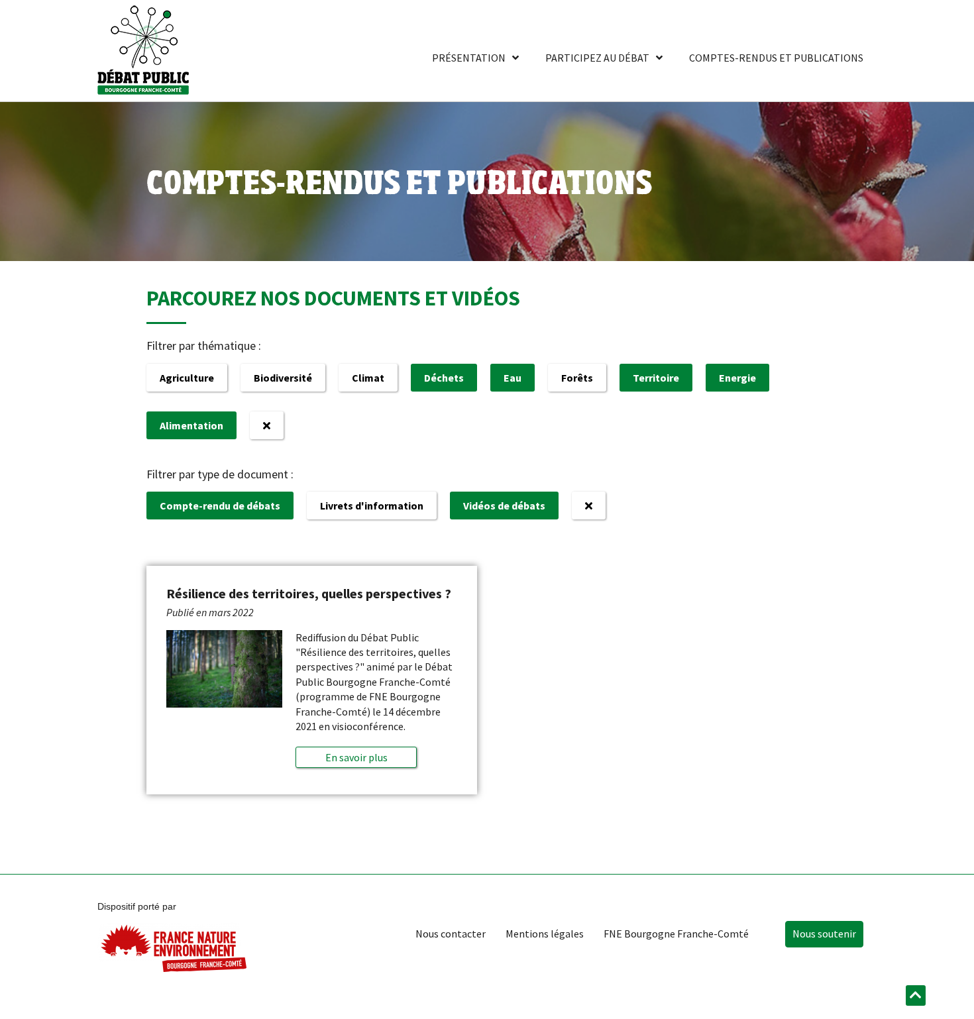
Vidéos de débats (504, 505)
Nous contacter (450, 933)
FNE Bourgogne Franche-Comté (676, 933)
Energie (737, 377)
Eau (512, 377)
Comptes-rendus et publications (776, 57)
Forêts (577, 377)
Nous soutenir (824, 933)
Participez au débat (597, 57)
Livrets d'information (371, 505)
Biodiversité (283, 377)
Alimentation (191, 425)
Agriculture (187, 377)
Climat (368, 377)
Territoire (656, 377)
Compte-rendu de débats (220, 505)
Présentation (469, 57)
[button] (356, 757)
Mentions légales (545, 933)
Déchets (444, 377)
